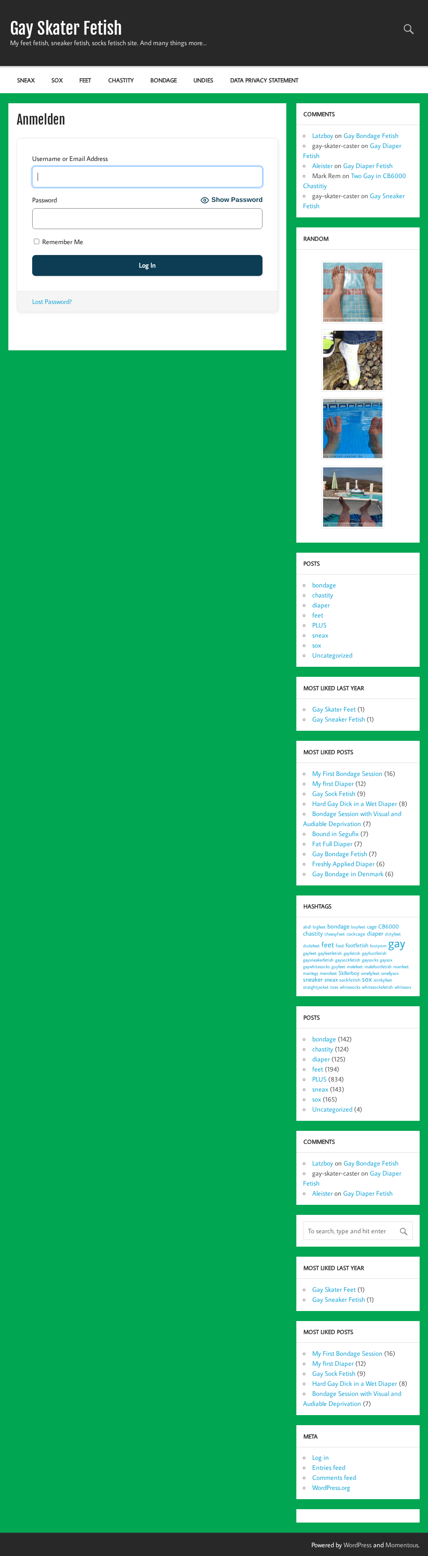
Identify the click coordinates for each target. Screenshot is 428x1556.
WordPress (358, 1545)
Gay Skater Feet (334, 709)
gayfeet (309, 953)
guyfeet (338, 966)
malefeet (355, 966)
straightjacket (316, 987)
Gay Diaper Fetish (367, 165)
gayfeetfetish (330, 953)
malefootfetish (378, 966)
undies (203, 80)
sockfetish (349, 980)
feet (85, 80)
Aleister (322, 165)
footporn (378, 946)
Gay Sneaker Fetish (338, 719)
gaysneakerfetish (318, 960)
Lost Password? (52, 301)
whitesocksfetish (377, 987)
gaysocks (370, 960)
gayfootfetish (374, 953)
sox (57, 80)
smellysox (390, 973)
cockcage (355, 934)
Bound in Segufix (335, 833)
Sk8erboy (349, 972)
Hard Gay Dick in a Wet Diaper (354, 803)
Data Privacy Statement (264, 80)
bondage (163, 80)
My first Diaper (333, 783)
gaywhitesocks (316, 966)
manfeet (401, 966)
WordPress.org (331, 1487)
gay (396, 943)
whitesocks (350, 987)
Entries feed (328, 1467)
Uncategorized (332, 655)
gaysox (386, 960)
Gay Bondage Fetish (371, 135)
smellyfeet (370, 973)
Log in (320, 1457)
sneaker (313, 979)
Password (44, 200)
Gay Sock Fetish (333, 793)
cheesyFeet (334, 934)
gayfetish (352, 953)
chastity (121, 80)
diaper (321, 605)
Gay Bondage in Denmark (347, 874)
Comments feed (334, 1477)
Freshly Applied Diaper (343, 864)
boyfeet (358, 927)
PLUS (319, 625)
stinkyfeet (383, 980)
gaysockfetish (347, 960)
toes (334, 987)
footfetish (357, 945)
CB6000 (388, 926)
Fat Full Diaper (332, 843)
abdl (307, 927)
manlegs (310, 973)
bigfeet (319, 927)
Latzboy (322, 135)
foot (340, 945)
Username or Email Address (70, 158)
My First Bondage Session (347, 773)
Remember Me (62, 241)
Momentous (401, 1545)
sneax (26, 80)
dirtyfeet (393, 934)
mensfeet (328, 973)
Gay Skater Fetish (66, 28)
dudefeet (311, 946)
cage (372, 926)
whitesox (403, 987)
